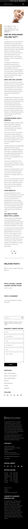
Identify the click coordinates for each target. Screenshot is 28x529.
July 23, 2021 (8, 288)
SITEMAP (6, 491)
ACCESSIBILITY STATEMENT (10, 492)
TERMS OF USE (7, 487)
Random (6, 388)
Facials (6, 380)
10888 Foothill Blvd (8, 449)
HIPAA (5, 489)
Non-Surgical (8, 383)
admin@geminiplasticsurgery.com (12, 456)
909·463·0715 (22, 0)
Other (6, 385)
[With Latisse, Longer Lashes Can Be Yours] (14, 274)
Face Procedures (9, 29)
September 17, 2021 (10, 26)
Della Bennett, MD (10, 28)
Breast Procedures (10, 375)
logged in (14, 300)
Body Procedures (10, 373)
